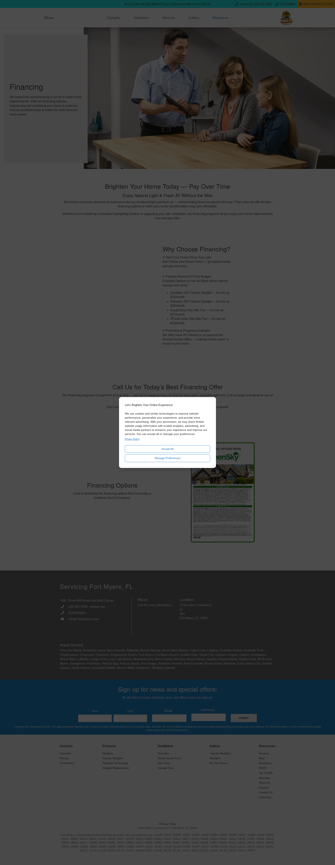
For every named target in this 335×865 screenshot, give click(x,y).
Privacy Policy (132, 439)
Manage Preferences (167, 458)
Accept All (168, 448)
